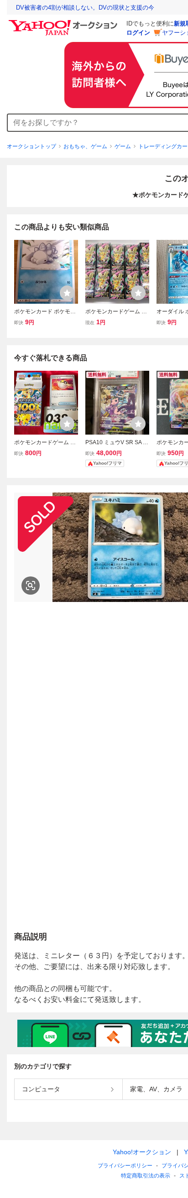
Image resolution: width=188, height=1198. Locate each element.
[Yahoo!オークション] (64, 22)
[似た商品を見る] (30, 585)
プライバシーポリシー (125, 1165)
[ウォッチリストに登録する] (67, 292)
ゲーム (123, 146)
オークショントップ (31, 146)
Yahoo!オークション (142, 1152)
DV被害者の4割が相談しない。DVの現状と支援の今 (85, 7)
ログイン (138, 32)
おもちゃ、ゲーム (85, 146)
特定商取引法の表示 (145, 1175)
